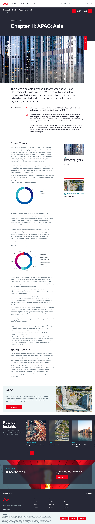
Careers (70, 3)
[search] (40, 4)
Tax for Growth (54, 445)
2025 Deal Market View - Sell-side (80, 445)
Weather (66, 507)
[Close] (93, 518)
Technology (67, 504)
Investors (76, 3)
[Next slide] (32, 453)
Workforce (66, 510)
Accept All (82, 518)
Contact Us (63, 3)
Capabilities (15, 4)
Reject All (73, 518)
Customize (64, 518)
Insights (29, 4)
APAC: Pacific (69, 196)
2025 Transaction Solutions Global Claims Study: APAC (73, 160)
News (80, 3)
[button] (14, 407)
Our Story (36, 502)
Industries (22, 4)
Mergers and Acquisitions (35, 445)
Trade (65, 502)
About (35, 4)
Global (89, 3)
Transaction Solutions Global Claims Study (18, 10)
